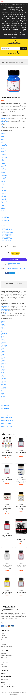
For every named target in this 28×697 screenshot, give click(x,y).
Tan (2, 162)
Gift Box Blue (4, 201)
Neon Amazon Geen (6, 235)
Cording (3, 635)
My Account (13, 37)
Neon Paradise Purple (6, 238)
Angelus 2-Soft (4, 121)
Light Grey (3, 141)
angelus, (9, 268)
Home (2, 62)
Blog (2, 664)
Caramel (3, 163)
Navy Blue (3, 196)
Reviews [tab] (19, 283)
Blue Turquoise (4, 198)
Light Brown (4, 157)
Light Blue (3, 193)
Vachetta (3, 153)
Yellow (2, 166)
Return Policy (4, 657)
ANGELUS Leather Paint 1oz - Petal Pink (21, 566)
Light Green (4, 207)
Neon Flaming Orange (6, 229)
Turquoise (3, 199)
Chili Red (3, 171)
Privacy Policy (4, 662)
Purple (2, 189)
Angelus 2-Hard (5, 123)
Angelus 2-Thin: (5, 118)
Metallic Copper (5, 222)
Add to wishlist (6, 264)
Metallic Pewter (5, 217)
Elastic (2, 639)
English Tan (4, 159)
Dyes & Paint (4, 637)
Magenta (3, 178)
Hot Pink (3, 181)
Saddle (2, 160)
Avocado (3, 208)
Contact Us (4, 666)
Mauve (2, 184)
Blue (2, 192)
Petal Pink (3, 183)
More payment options (14, 263)
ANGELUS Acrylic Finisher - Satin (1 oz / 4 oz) (21, 481)
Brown (2, 156)
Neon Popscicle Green (6, 234)
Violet (2, 186)
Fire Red (3, 172)
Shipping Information (6, 655)
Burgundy (3, 177)
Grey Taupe (4, 144)
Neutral (3, 133)
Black (2, 135)
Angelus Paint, (15, 268)
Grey (2, 142)
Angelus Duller (4, 126)
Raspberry (3, 180)
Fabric (2, 642)
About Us (3, 653)
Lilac (2, 187)
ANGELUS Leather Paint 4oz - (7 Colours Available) (7, 454)
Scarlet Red (4, 175)
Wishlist (12, 53)
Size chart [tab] (14, 286)
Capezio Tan (4, 145)
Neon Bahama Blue (5, 237)
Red (2, 174)
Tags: (2, 268)
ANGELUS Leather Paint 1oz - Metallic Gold (21, 508)
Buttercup (3, 165)
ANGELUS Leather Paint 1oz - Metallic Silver (7, 566)
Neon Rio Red (4, 228)
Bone (2, 139)
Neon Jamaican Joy (6, 240)
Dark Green (4, 204)
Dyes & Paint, (22, 268)
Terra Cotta (4, 169)
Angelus (7, 450)
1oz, (6, 268)
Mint (2, 202)
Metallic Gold (4, 219)
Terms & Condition (5, 660)
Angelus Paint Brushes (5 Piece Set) (21, 539)
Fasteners (3, 644)
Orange (3, 168)
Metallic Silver (4, 216)
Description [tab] (10, 283)
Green (2, 205)
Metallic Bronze (5, 220)
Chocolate (3, 154)
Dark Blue (3, 190)
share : (3, 273)
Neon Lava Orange (5, 231)
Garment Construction (6, 646)
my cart (18, 53)
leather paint (4, 270)
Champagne (4, 150)
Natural (3, 138)
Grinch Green (4, 210)
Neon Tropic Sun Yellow (7, 232)
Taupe (2, 147)
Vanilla (2, 148)
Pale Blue (3, 195)
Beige (2, 151)
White (2, 136)
